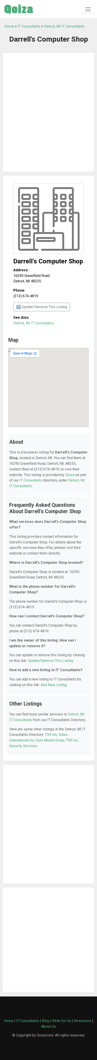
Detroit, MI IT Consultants (64, 26)
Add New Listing (54, 685)
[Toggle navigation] (88, 9)
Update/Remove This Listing (50, 661)
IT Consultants (29, 26)
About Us (48, 1026)
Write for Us (61, 1021)
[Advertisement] (48, 112)
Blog (45, 1021)
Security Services (23, 746)
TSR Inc (51, 734)
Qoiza (70, 475)
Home (9, 26)
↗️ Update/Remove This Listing (41, 307)
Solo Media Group (50, 740)
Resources (82, 1021)
